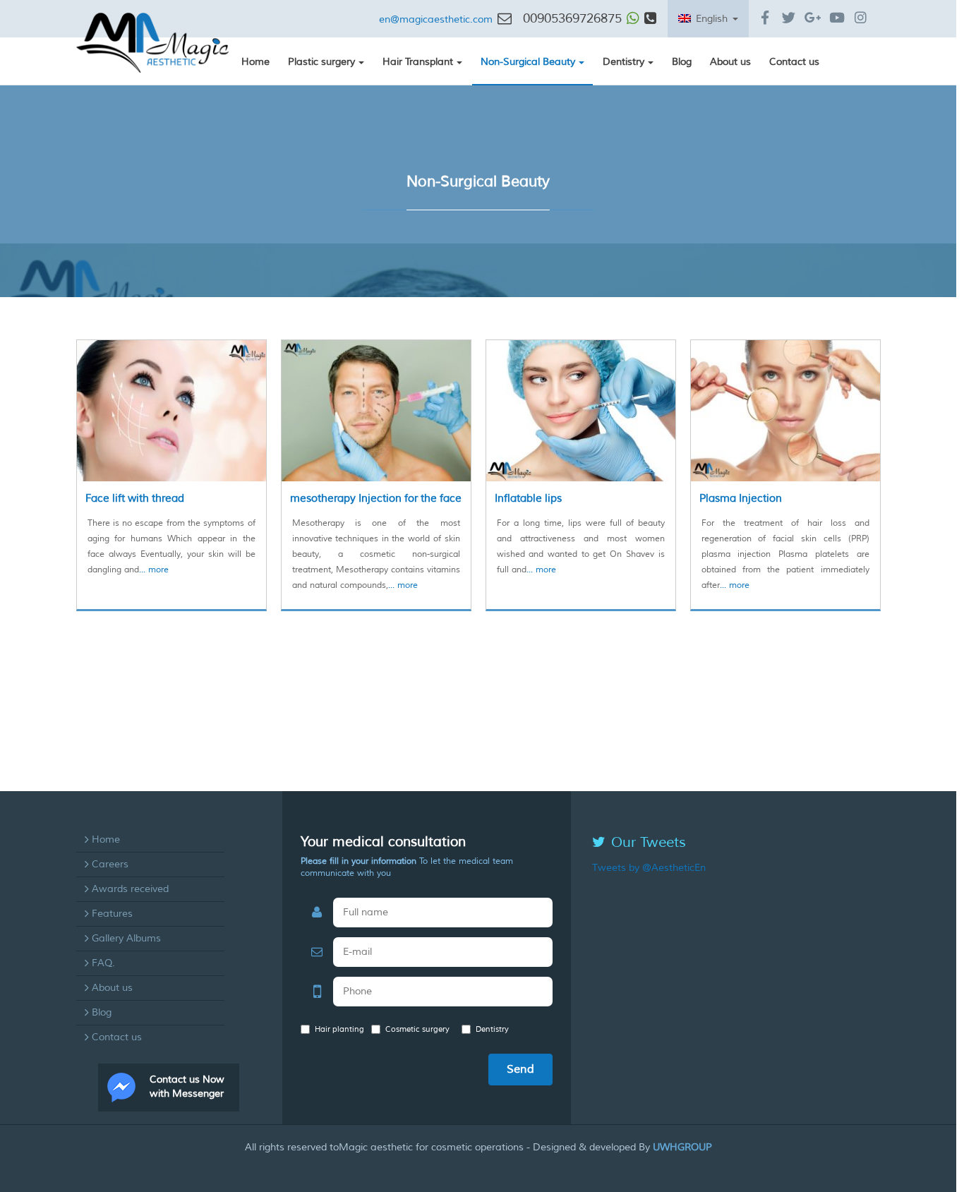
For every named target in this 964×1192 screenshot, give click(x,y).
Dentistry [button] (623, 62)
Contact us (794, 62)
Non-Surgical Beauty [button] (528, 62)
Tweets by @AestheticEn (649, 868)
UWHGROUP (682, 1147)
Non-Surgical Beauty (478, 182)
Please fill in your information (358, 861)
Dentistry (492, 1029)
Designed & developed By (622, 1147)
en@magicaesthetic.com (436, 19)
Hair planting (339, 1029)
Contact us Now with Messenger (187, 1086)
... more (154, 570)
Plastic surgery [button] (321, 62)
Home (255, 62)
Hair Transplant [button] (417, 62)
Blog (682, 62)
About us (730, 62)
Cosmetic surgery (417, 1029)
